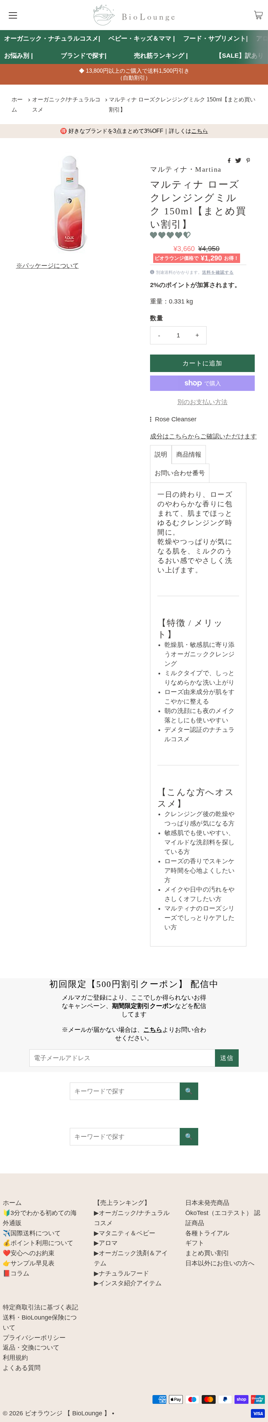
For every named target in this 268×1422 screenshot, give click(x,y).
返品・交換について (31, 1347)
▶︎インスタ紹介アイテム (128, 1283)
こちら (199, 131)
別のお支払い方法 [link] (202, 402)
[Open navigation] (12, 15)
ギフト (194, 1242)
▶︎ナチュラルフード (121, 1273)
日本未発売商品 (207, 1202)
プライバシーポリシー (34, 1337)
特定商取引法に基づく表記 (40, 1307)
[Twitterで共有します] (239, 161)
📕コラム (16, 1273)
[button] (171, 235)
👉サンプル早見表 (28, 1263)
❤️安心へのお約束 (28, 1253)
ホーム (17, 104)
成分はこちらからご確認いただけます (203, 436)
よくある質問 (21, 1367)
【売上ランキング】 (122, 1202)
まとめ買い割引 (207, 1253)
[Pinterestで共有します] (248, 161)
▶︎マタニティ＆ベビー (124, 1233)
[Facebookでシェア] (230, 161)
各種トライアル (207, 1233)
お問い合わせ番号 (180, 473)
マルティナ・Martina (186, 169)
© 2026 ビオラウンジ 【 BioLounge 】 (56, 1413)
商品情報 (188, 454)
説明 (161, 454)
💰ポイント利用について (38, 1242)
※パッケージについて (47, 265)
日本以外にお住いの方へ (219, 1263)
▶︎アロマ (106, 1242)
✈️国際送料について (32, 1233)
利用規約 (15, 1357)
